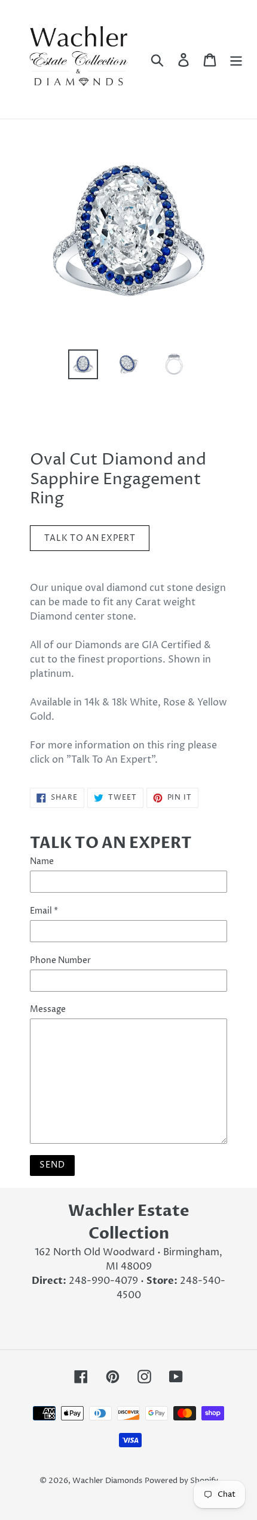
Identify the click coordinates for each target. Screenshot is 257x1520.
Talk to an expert (90, 538)
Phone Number (60, 960)
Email (44, 911)
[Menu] (236, 59)
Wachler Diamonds (107, 1480)
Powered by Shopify (181, 1480)
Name (42, 861)
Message (48, 1009)
